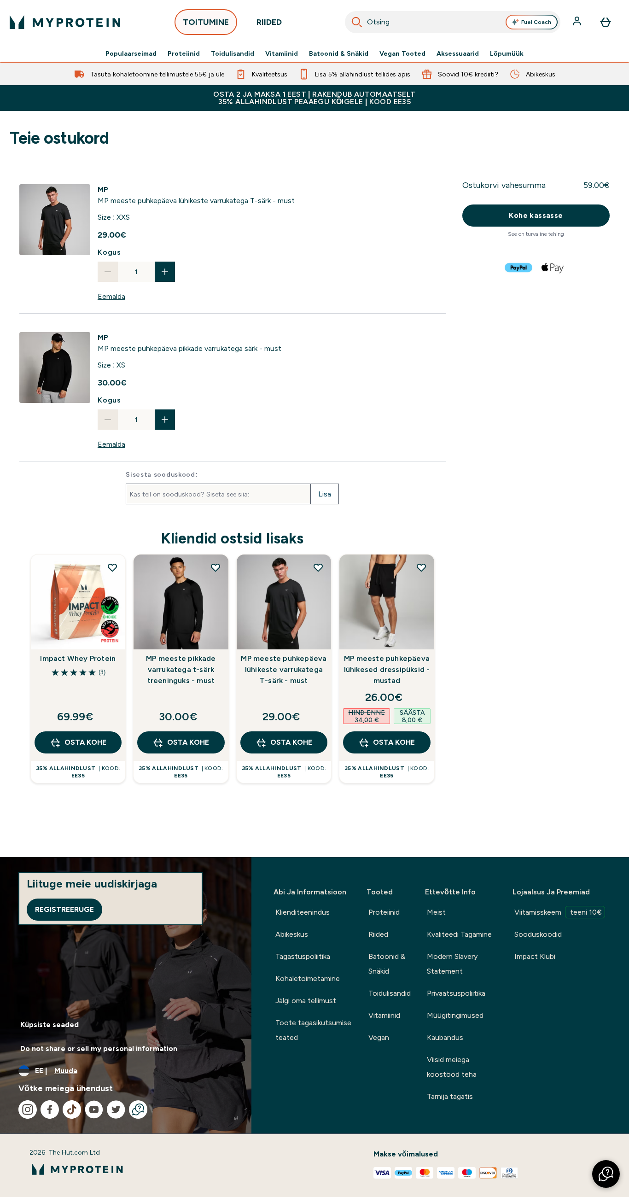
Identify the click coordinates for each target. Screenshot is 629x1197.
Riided (378, 934)
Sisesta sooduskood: (162, 474)
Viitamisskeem (558, 912)
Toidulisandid (232, 53)
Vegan (378, 1037)
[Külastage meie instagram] (27, 1109)
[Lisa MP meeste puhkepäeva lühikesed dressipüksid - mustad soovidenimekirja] (421, 567)
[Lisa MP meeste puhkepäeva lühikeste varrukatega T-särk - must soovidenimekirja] (318, 567)
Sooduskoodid (538, 934)
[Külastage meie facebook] (50, 1109)
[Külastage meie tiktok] (72, 1109)
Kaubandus (445, 1037)
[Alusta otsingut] (356, 22)
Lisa (324, 494)
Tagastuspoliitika (302, 956)
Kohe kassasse (536, 215)
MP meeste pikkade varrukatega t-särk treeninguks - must (180, 669)
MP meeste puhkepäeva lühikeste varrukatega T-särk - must (283, 669)
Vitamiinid (281, 53)
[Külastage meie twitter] (116, 1109)
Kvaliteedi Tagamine (459, 934)
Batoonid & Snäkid (338, 53)
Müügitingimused (455, 1015)
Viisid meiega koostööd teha (452, 1067)
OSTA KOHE (85, 742)
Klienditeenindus (302, 912)
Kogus (109, 252)
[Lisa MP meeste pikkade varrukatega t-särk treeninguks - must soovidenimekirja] (215, 567)
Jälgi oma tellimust (305, 1000)
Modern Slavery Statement (452, 963)
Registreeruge (64, 909)
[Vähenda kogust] (108, 272)
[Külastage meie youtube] (94, 1109)
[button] (606, 1174)
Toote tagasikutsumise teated (313, 1030)
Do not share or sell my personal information (98, 1048)
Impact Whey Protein (78, 658)
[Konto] (578, 22)
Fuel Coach (536, 22)
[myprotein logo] (65, 22)
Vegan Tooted (402, 53)
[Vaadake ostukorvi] (605, 22)
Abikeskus (291, 934)
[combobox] (452, 22)
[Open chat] (138, 1109)
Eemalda (111, 296)
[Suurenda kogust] (165, 272)
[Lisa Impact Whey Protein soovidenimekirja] (112, 567)
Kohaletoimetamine (307, 978)
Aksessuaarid (458, 53)
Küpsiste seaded (49, 1024)
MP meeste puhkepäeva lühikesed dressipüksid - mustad (387, 669)
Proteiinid (184, 53)
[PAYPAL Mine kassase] (519, 267)
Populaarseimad (131, 53)
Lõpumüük (507, 53)
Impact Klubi (534, 956)
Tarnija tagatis (450, 1096)
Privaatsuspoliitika (456, 993)
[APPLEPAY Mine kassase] (553, 267)
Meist (436, 912)
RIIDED (269, 22)
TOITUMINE (206, 22)
